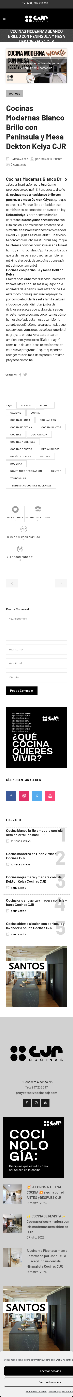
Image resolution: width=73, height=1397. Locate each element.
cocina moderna (21, 427)
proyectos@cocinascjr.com (36, 1093)
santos (56, 470)
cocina (35, 412)
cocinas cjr (39, 434)
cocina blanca (20, 419)
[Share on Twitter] (25, 374)
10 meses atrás (21, 841)
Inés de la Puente (51, 159)
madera (45, 456)
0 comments (18, 164)
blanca (26, 405)
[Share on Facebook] (20, 374)
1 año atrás (18, 887)
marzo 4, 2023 (19, 158)
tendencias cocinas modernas (31, 485)
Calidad (15, 412)
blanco (45, 405)
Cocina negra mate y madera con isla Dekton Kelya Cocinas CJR (34, 879)
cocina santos (51, 427)
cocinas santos (21, 449)
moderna (16, 463)
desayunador (50, 449)
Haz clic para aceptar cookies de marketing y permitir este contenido (36, 65)
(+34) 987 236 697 (37, 3)
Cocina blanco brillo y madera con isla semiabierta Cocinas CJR (34, 832)
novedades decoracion (26, 470)
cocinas (15, 434)
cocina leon (48, 419)
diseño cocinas (20, 456)
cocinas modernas (22, 441)
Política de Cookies (36, 1391)
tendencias (18, 478)
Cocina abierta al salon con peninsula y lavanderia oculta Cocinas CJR (35, 925)
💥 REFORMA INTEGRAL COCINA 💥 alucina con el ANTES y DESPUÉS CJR (45, 1192)
